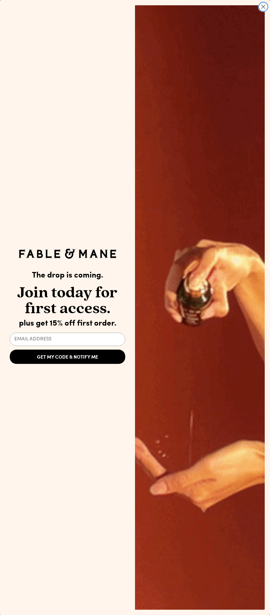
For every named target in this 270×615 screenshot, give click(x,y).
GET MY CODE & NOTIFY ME (67, 356)
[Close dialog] (263, 6)
